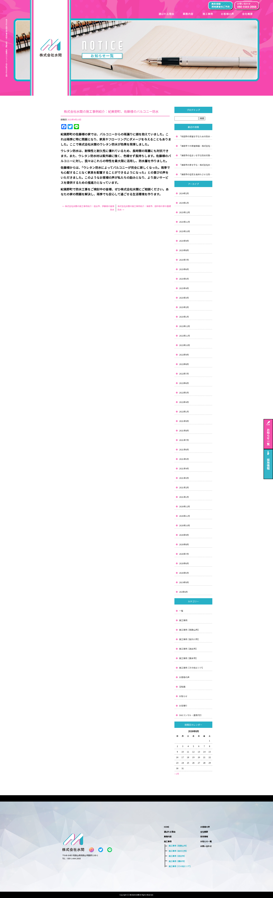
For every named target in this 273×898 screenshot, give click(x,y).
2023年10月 (184, 231)
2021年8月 (184, 430)
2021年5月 (184, 458)
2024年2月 (184, 193)
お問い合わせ (206, 846)
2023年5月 (184, 278)
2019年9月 (184, 582)
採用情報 (204, 836)
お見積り (183, 705)
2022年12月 (184, 326)
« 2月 (177, 773)
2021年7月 (184, 439)
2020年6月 (184, 563)
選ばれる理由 (166, 13)
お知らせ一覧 (206, 841)
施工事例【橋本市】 (188, 658)
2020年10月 (184, 525)
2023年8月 (184, 250)
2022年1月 (184, 411)
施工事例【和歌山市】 (189, 629)
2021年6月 (184, 449)
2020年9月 (184, 534)
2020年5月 (184, 572)
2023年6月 (184, 269)
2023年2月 (184, 307)
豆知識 (182, 686)
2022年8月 (184, 364)
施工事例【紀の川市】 (189, 639)
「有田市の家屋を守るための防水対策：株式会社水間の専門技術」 (195, 136)
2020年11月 (184, 515)
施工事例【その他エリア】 (191, 667)
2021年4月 (184, 468)
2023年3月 (184, 297)
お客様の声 (227, 13)
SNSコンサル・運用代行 (190, 715)
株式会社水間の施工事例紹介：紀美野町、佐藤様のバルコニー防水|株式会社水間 (6, 48)
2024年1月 (184, 202)
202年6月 (183, 591)
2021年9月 (184, 421)
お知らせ (183, 696)
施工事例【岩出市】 (188, 648)
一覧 (181, 610)
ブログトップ (193, 109)
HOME (166, 826)
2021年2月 (184, 487)
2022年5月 (184, 392)
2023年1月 (184, 316)
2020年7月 (184, 553)
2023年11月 (184, 221)
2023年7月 (184, 259)
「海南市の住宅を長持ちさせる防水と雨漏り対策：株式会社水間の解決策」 (195, 174)
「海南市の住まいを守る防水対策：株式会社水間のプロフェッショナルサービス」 (195, 155)
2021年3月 (184, 477)
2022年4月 (184, 402)
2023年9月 (184, 240)
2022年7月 (184, 373)
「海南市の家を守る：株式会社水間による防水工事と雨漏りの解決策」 (195, 164)
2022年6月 (184, 383)
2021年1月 (184, 496)
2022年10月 (184, 345)
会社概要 (248, 13)
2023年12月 (184, 212)
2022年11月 (184, 335)
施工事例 (208, 13)
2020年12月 (184, 506)
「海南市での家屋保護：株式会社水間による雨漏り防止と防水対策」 (195, 145)
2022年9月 (184, 354)
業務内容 (188, 13)
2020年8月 (184, 544)
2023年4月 (184, 288)
